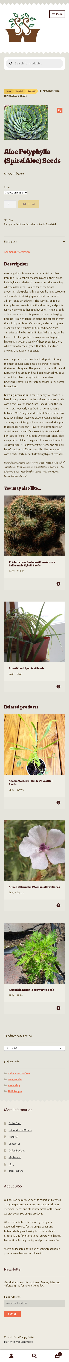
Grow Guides (15, 1079)
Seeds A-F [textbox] (33, 1048)
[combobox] (34, 1048)
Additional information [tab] (17, 252)
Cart (53, 1353)
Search (34, 1356)
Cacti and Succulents (27, 224)
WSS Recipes (15, 1091)
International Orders (20, 1130)
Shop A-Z (19, 91)
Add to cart (28, 204)
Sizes (7, 187)
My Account (15, 1157)
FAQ (11, 1164)
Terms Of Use (16, 1171)
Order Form (15, 1123)
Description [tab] (10, 241)
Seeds (42, 224)
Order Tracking (17, 1150)
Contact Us (14, 1143)
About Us (14, 1136)
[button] (59, 110)
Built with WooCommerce (18, 1341)
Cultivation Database (19, 1073)
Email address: (12, 1297)
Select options (58, 584)
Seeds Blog (14, 1085)
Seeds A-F (31, 91)
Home (8, 91)
